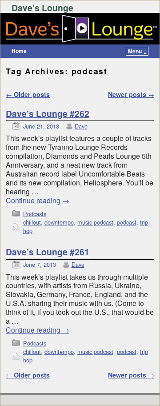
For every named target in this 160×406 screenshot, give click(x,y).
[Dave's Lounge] (80, 29)
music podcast (95, 222)
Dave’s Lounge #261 (47, 251)
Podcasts (34, 213)
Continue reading (37, 200)
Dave (81, 126)
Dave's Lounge (42, 7)
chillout (32, 222)
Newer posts (131, 94)
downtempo (59, 222)
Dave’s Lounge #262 (47, 113)
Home (19, 51)
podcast (126, 222)
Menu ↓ (137, 51)
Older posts (28, 94)
